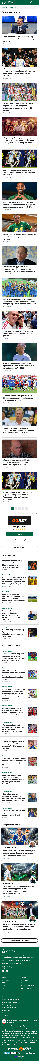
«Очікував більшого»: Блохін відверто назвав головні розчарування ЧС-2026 (13, 813)
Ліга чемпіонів (6, 591)
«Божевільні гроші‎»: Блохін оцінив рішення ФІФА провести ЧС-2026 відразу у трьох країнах (13, 745)
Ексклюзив (24, 980)
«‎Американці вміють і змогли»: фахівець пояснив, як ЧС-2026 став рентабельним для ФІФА (13, 728)
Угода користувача (8, 1005)
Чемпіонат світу (7, 651)
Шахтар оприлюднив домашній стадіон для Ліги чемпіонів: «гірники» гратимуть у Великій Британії (14, 597)
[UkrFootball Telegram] (7, 971)
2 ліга (3, 988)
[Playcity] (13, 1049)
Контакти (5, 1015)
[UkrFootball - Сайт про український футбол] (7, 2)
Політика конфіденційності (11, 999)
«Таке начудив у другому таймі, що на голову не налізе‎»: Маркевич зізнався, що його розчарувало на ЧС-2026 (13, 779)
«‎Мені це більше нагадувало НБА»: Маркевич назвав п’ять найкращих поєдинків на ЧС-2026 (18, 398)
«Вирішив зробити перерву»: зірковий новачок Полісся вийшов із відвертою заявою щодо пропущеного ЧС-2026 (19, 204)
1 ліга (3, 985)
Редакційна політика (9, 1007)
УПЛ (3, 983)
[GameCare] (19, 1057)
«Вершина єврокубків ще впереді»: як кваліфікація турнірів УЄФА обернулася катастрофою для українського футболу (18, 889)
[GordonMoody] (25, 1049)
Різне (22, 983)
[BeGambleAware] (26, 1053)
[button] (31, 2)
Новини (23, 978)
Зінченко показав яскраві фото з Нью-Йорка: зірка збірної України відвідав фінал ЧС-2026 (19, 333)
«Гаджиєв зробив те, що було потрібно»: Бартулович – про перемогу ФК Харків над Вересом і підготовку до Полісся (19, 140)
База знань (24, 991)
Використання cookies (9, 1002)
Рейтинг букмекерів (27, 985)
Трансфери (5, 627)
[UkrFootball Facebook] (3, 971)
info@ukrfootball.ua (8, 968)
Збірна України (7, 608)
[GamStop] (10, 1053)
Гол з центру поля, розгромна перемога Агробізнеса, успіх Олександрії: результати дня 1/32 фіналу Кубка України (14, 580)
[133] (26, 508)
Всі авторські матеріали (19, 940)
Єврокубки (5, 980)
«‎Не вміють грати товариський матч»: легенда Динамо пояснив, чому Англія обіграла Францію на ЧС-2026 (13, 674)
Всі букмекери (19, 547)
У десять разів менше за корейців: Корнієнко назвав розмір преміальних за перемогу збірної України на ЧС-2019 (19, 301)
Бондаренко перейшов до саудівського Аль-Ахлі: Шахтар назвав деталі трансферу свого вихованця (13, 564)
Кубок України (6, 574)
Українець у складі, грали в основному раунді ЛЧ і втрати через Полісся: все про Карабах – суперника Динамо (19, 926)
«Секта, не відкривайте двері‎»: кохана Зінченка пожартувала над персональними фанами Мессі (14, 761)
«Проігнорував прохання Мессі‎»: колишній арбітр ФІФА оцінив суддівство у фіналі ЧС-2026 (16, 462)
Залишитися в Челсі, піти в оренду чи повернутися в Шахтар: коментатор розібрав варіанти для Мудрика (19, 852)
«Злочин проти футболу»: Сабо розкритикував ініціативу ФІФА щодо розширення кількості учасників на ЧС (19, 269)
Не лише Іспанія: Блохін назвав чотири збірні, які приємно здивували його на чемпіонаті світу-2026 (13, 711)
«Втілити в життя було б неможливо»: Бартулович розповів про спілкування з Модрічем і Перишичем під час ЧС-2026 (19, 72)
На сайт (19, 534)
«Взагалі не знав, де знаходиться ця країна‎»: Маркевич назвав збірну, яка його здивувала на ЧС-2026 (13, 797)
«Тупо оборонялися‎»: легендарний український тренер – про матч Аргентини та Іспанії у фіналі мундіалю (17, 495)
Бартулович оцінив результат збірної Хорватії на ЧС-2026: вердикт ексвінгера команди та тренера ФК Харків (18, 106)
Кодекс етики (6, 1010)
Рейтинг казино (26, 988)
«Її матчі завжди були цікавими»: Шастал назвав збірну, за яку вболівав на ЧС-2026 (19, 172)
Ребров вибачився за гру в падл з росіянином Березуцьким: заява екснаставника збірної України (12, 615)
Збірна (4, 978)
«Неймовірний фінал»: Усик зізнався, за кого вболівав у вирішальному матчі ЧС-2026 (19, 236)
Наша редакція (7, 1013)
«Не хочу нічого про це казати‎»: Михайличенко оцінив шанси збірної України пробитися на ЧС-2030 (18, 430)
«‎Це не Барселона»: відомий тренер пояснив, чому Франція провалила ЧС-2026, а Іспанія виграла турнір (14, 657)
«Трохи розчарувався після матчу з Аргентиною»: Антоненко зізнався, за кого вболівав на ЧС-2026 (18, 365)
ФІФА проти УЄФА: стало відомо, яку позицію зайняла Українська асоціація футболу (19, 38)
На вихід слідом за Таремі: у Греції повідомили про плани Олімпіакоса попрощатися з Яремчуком (14, 633)
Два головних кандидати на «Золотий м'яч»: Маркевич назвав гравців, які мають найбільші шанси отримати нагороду (13, 693)
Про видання (6, 997)
